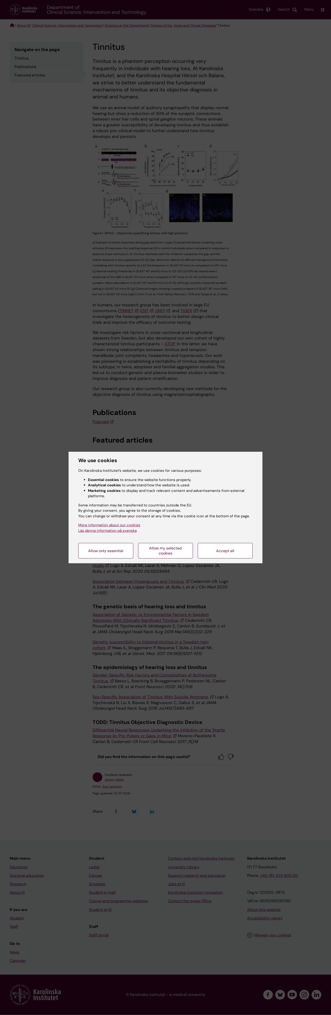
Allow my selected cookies (165, 551)
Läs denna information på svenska (107, 530)
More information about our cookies (109, 525)
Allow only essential (105, 550)
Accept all (225, 550)
